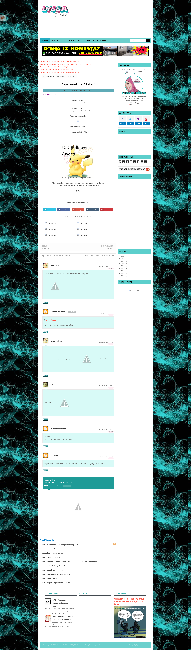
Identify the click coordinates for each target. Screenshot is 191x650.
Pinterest (108, 210)
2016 (123, 271)
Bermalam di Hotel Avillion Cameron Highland (55, 67)
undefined (52, 223)
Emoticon (67, 486)
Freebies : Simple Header (50, 549)
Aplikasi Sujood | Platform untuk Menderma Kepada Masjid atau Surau (129, 601)
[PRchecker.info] (135, 290)
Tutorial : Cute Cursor (49, 578)
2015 (123, 273)
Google (80, 210)
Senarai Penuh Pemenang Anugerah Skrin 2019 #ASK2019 (59, 72)
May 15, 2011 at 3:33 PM (106, 386)
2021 (123, 259)
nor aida (54, 455)
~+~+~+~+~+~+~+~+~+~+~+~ (62, 385)
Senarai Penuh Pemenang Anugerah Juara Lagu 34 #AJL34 (59, 61)
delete (111, 268)
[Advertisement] (110, 19)
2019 (123, 264)
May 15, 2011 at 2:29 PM (106, 313)
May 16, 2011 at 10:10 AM (106, 456)
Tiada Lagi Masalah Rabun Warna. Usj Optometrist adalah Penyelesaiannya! (65, 64)
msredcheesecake (58, 428)
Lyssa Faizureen (142, 645)
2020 (123, 261)
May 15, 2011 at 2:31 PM (106, 342)
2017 (123, 268)
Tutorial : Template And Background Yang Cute (59, 545)
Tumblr (94, 210)
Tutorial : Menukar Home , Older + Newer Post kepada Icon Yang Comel (68, 561)
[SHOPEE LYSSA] (3, 18)
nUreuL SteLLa (50, 320)
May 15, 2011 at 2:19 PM (106, 266)
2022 (123, 256)
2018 (123, 266)
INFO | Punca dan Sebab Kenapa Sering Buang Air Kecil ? (62, 603)
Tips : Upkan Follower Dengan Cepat (54, 553)
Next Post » (109, 249)
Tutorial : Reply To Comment (51, 570)
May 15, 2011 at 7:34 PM (106, 430)
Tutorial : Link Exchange (50, 557)
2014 (123, 276)
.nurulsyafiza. (56, 265)
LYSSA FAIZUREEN (58, 312)
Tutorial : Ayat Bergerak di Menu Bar (55, 583)
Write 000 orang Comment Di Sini (99, 256)
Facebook (66, 210)
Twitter (51, 210)
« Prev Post (45, 248)
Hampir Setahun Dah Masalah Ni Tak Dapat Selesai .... (58, 70)
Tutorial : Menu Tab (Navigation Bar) (55, 574)
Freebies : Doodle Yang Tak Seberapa (55, 566)
